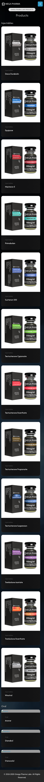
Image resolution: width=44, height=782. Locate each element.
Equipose (9, 130)
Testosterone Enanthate (16, 412)
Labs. (29, 774)
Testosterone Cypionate (16, 356)
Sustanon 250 (11, 299)
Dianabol (9, 740)
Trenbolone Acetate (14, 582)
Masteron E (10, 186)
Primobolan (10, 243)
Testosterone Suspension (16, 525)
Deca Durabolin (12, 73)
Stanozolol (9, 760)
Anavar (8, 720)
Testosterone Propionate (16, 469)
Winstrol (8, 695)
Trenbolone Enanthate (15, 638)
